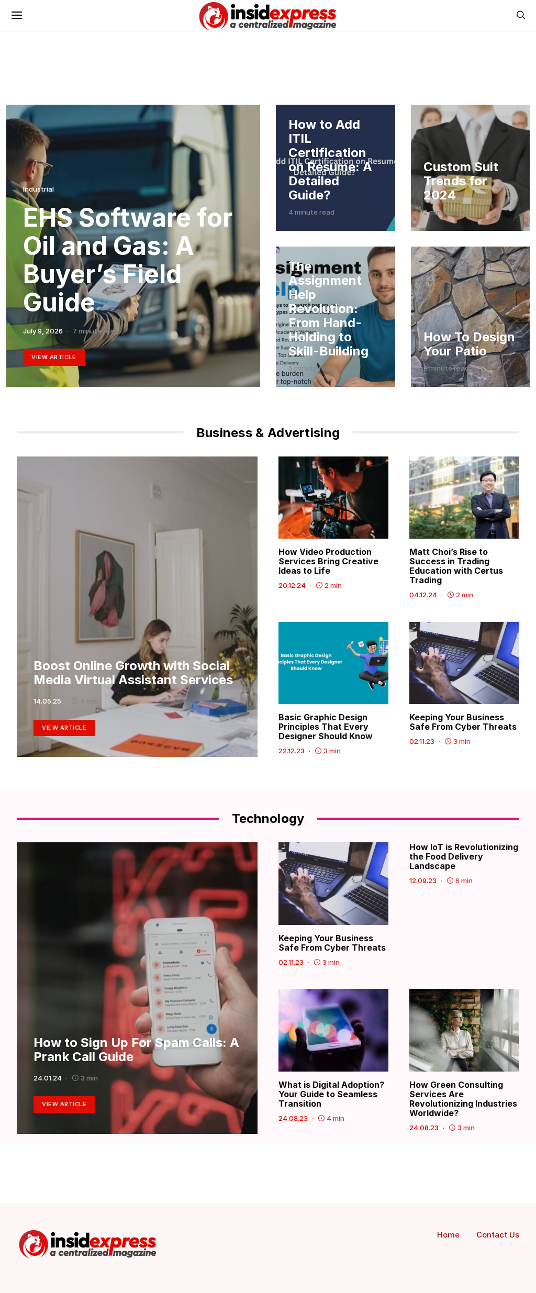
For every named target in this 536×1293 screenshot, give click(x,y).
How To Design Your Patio (469, 344)
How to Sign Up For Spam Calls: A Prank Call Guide (136, 1049)
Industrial (38, 189)
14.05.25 (47, 701)
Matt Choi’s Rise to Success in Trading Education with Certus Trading (456, 566)
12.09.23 (423, 880)
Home (448, 1235)
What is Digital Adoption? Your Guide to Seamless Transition (331, 1094)
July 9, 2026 (43, 331)
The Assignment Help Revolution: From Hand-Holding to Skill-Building (328, 309)
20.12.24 (292, 585)
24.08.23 (293, 1118)
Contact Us (497, 1235)
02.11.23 (421, 741)
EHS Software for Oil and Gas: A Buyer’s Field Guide (127, 260)
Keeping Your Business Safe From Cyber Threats (463, 722)
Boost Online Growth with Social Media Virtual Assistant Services (133, 672)
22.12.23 (291, 750)
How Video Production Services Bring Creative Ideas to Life (328, 561)
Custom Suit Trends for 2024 (460, 181)
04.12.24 (423, 594)
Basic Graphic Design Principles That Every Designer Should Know (326, 726)
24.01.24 (48, 1078)
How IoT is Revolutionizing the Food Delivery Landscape (463, 856)
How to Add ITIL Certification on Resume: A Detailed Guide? (330, 160)
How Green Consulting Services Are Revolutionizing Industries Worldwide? (463, 1098)
